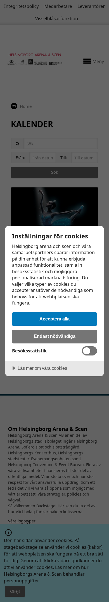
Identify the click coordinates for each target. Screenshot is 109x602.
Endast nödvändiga (54, 336)
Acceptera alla (54, 318)
